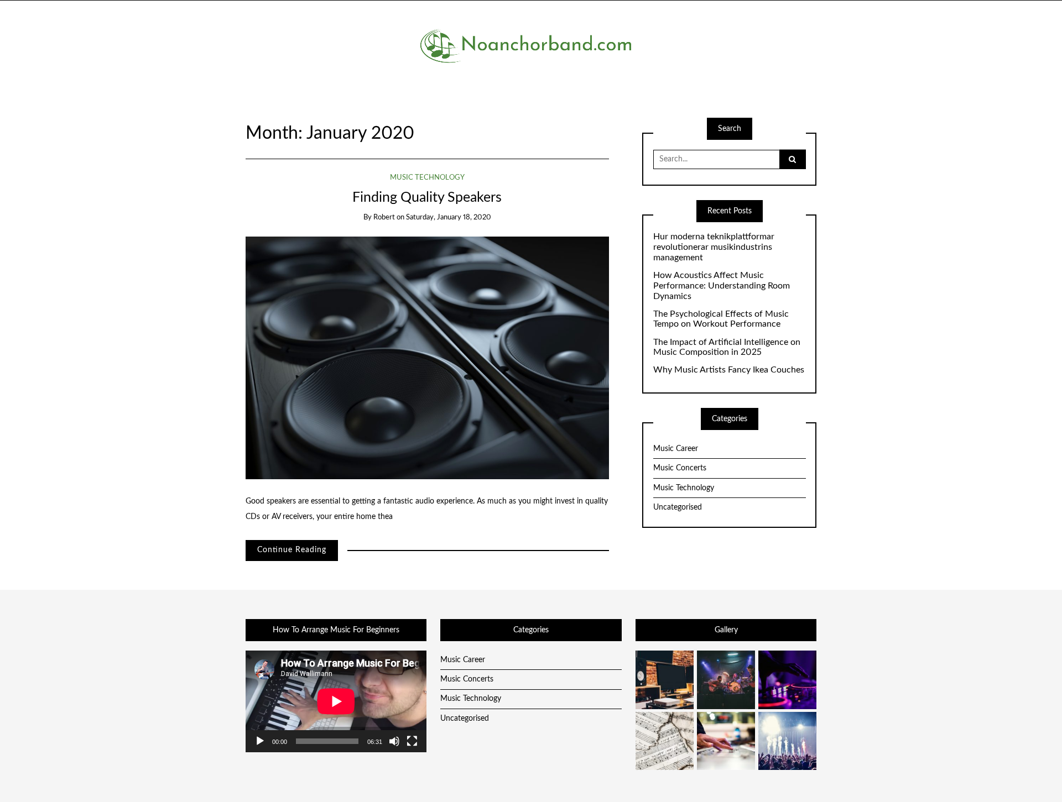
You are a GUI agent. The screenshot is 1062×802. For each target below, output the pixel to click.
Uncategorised (677, 507)
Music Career (675, 449)
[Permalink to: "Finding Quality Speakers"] (427, 357)
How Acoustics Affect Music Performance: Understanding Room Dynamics (721, 286)
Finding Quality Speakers (427, 198)
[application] (336, 701)
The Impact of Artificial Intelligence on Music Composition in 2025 (726, 347)
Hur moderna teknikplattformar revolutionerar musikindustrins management (713, 247)
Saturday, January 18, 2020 (448, 217)
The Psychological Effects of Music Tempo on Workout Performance (721, 319)
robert (384, 217)
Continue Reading (291, 550)
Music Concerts (679, 468)
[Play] (260, 741)
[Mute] (394, 741)
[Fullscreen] (412, 741)
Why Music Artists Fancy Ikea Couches (728, 369)
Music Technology (427, 177)
